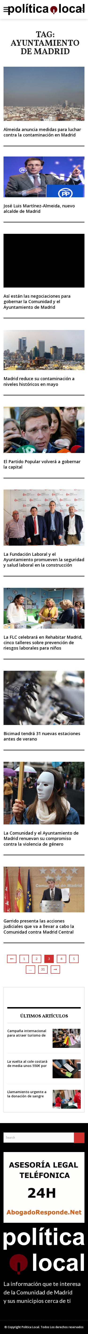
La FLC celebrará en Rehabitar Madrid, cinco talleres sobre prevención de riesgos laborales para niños (43, 642)
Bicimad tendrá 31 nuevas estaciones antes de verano (42, 736)
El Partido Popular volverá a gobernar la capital (42, 464)
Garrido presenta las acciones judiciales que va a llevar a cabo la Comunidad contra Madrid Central (39, 926)
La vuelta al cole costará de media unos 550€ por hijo (27, 1065)
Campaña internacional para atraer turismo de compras (26, 1035)
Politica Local (30, 1327)
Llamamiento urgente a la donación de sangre (26, 1094)
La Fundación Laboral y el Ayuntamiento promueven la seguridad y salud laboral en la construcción (44, 559)
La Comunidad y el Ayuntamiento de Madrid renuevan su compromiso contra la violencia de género (41, 838)
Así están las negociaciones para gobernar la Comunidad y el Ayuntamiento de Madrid (37, 301)
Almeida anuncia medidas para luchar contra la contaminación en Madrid (42, 132)
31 (43, 969)
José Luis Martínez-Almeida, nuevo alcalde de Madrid (39, 208)
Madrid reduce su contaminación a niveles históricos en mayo (39, 381)
